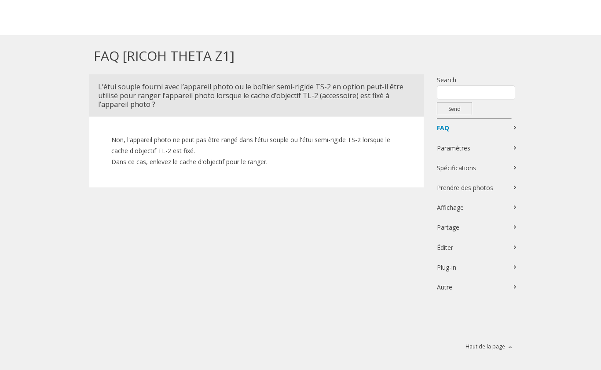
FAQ (443, 128)
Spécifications (456, 168)
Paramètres (453, 148)
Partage (448, 227)
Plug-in (446, 267)
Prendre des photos (465, 187)
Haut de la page (485, 346)
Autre (444, 287)
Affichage (450, 207)
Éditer (445, 247)
